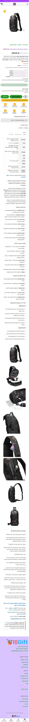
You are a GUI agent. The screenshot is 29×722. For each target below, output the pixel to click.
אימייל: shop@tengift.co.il (19, 651)
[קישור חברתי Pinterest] (21, 128)
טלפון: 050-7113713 (21, 648)
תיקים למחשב (13, 44)
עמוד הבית (25, 44)
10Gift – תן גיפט (13, 608)
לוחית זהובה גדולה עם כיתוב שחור (18, 75)
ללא (26, 69)
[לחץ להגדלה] (23, 30)
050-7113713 (18, 605)
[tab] (24, 134)
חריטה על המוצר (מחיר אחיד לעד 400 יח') (16, 76)
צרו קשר (19, 614)
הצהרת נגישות (24, 689)
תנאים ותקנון (25, 681)
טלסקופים (25, 664)
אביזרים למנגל (24, 667)
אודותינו (13, 612)
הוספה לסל (16, 97)
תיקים (19, 44)
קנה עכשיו (5, 96)
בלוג (27, 683)
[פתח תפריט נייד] (27, 4)
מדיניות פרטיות (24, 678)
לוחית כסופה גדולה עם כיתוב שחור (17, 72)
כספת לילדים (25, 699)
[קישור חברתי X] (22, 128)
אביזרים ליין (25, 706)
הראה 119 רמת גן (22, 646)
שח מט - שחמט (24, 659)
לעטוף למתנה (21, 65)
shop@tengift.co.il (16, 619)
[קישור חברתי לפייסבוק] (24, 128)
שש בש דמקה (25, 662)
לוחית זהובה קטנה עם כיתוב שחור (18, 73)
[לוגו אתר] (14, 4)
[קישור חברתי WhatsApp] (19, 128)
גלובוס (26, 704)
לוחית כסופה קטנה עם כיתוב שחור (17, 70)
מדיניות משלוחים (24, 676)
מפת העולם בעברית (23, 701)
